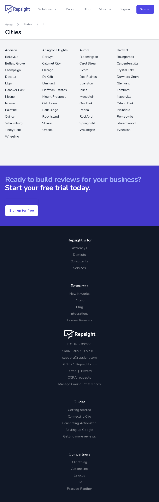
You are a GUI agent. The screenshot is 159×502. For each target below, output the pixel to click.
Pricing (70, 9)
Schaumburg (14, 123)
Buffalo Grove (15, 63)
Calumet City (51, 63)
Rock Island (50, 116)
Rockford (86, 116)
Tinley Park (13, 130)
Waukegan (87, 130)
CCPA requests (79, 377)
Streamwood (126, 123)
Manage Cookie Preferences (79, 384)
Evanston (86, 83)
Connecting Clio (79, 416)
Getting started (79, 410)
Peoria (84, 110)
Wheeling (12, 136)
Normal (10, 103)
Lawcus (79, 475)
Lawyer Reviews (79, 320)
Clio (79, 482)
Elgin (8, 83)
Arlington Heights (55, 50)
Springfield (87, 123)
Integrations (79, 313)
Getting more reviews (79, 436)
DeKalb (47, 76)
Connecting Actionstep (79, 423)
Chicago (47, 70)
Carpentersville (128, 63)
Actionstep (79, 469)
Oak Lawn (49, 103)
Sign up (145, 9)
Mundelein (87, 96)
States (27, 24)
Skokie (47, 123)
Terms (71, 371)
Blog (87, 9)
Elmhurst (48, 83)
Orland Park (125, 103)
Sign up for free (21, 210)
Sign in (125, 9)
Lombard (123, 90)
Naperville (124, 96)
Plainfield (123, 110)
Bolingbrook (125, 57)
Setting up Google (79, 430)
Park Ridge (50, 110)
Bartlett (122, 50)
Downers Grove (128, 76)
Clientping (79, 462)
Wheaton (123, 130)
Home (9, 25)
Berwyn (47, 57)
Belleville (11, 57)
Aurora (84, 50)
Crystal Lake (126, 70)
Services (79, 268)
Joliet (83, 90)
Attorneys (79, 248)
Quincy (9, 116)
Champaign (13, 70)
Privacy (86, 371)
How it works (79, 293)
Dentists (79, 254)
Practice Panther (79, 488)
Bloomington (89, 57)
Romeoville (125, 116)
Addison (11, 50)
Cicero (84, 70)
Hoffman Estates (54, 90)
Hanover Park (15, 90)
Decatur (10, 76)
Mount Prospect (54, 96)
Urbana (47, 130)
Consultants (79, 261)
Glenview (123, 83)
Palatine (11, 110)
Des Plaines (88, 76)
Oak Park (86, 103)
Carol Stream (89, 63)
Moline (10, 96)
